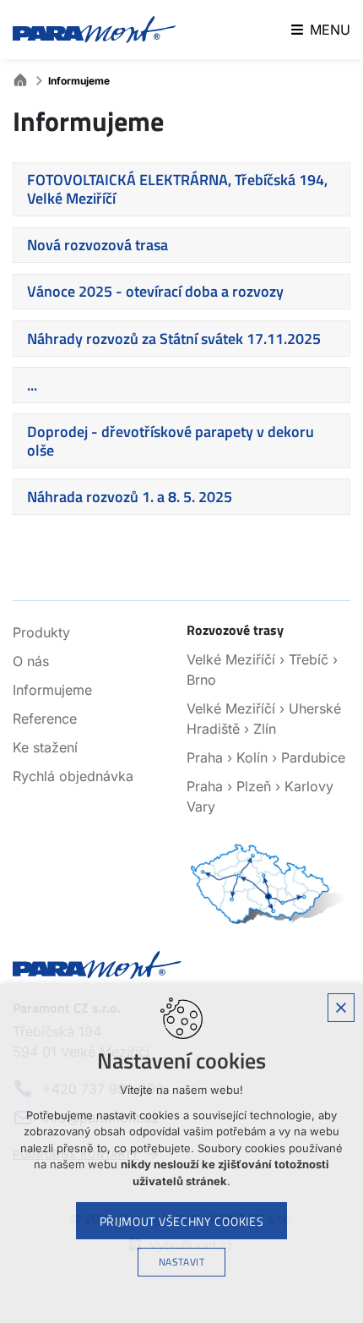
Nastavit (182, 1262)
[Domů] (24, 78)
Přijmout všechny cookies (182, 1221)
